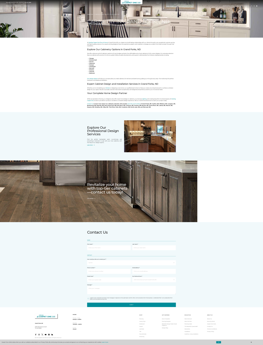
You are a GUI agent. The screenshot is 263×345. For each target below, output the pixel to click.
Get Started (90, 198)
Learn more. (105, 342)
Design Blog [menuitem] (165, 328)
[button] (251, 6)
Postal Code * (90, 276)
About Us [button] (26, 6)
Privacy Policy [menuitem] (210, 331)
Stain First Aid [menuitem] (188, 321)
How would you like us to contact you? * (96, 259)
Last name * (135, 244)
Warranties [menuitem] (187, 329)
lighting (144, 99)
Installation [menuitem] (187, 331)
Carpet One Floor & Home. (45, 337)
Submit (131, 304)
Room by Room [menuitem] (211, 321)
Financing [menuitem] (141, 336)
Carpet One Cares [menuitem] (211, 324)
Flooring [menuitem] (141, 318)
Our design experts (92, 78)
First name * (90, 244)
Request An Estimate (243, 6)
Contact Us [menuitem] (210, 326)
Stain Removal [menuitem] (188, 318)
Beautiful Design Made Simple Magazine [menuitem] (169, 324)
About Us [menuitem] (209, 318)
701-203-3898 (27, 2)
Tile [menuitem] (140, 331)
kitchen (108, 88)
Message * (89, 284)
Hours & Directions (228, 6)
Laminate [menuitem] (141, 329)
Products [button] (9, 6)
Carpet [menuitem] (141, 326)
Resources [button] (18, 6)
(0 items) (256, 5)
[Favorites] (254, 6)
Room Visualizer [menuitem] (166, 318)
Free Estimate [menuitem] (142, 334)
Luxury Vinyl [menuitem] (142, 321)
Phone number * (91, 267)
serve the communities (133, 103)
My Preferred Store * (137, 276)
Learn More (90, 145)
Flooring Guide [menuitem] (188, 324)
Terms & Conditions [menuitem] (212, 329)
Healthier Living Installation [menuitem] (191, 334)
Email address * (136, 267)
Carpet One (90, 14)
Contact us (90, 103)
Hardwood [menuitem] (141, 324)
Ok (218, 342)
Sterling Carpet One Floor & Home (98, 42)
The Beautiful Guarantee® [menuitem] (191, 326)
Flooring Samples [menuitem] (166, 321)
